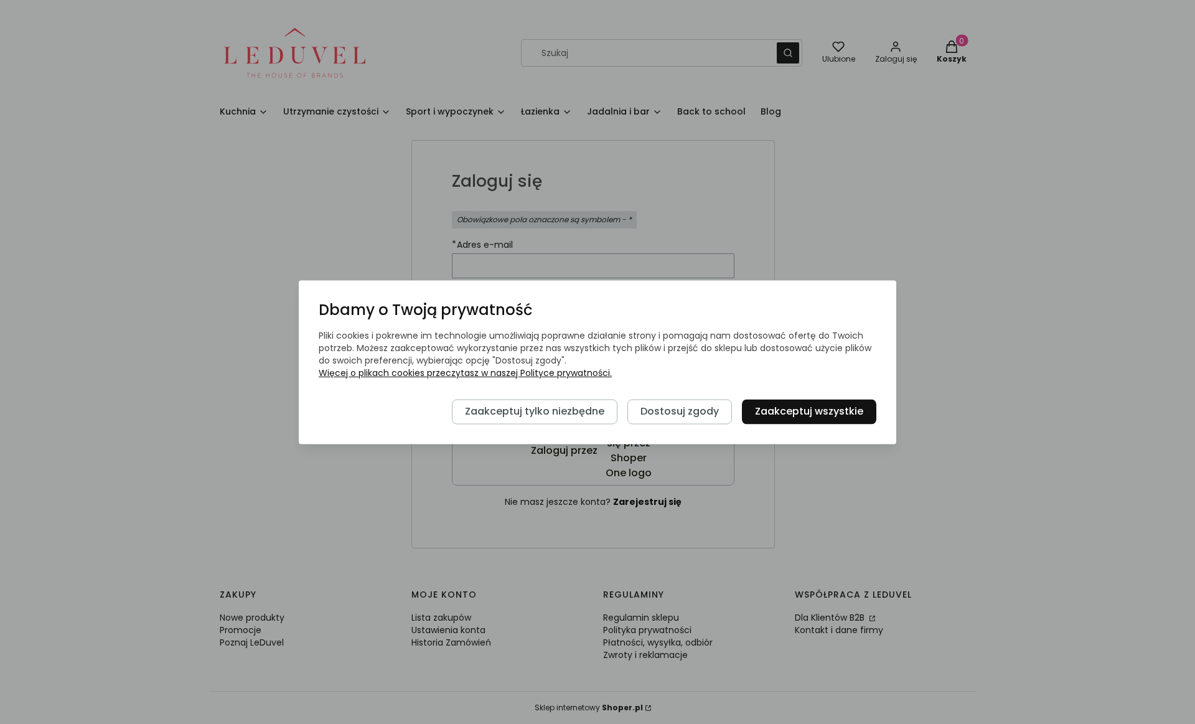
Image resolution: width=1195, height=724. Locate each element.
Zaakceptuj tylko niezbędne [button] (534, 411)
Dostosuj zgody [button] (679, 411)
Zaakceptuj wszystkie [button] (809, 411)
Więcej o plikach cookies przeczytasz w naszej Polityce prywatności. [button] (465, 373)
